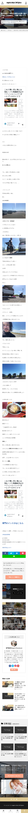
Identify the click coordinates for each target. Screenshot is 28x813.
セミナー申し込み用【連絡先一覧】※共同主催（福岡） (7, 738)
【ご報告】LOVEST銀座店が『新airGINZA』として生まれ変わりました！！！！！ (20, 685)
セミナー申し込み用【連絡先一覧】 (7, 754)
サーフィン (5, 22)
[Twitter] (11, 553)
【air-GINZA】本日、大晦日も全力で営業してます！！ (20, 707)
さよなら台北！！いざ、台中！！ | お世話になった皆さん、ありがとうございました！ (20, 697)
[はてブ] (17, 553)
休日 (9, 22)
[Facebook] (5, 553)
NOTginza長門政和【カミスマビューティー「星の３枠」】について (21, 755)
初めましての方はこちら (9, 77)
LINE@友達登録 (6, 534)
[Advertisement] (14, 51)
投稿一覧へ (13, 669)
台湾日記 (11, 693)
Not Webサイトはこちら (14, 775)
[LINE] (14, 556)
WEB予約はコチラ (6, 547)
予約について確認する (14, 577)
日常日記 (22, 21)
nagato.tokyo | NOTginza (14, 2)
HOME (3, 30)
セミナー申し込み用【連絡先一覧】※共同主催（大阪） (21, 738)
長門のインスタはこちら (13, 523)
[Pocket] (23, 553)
